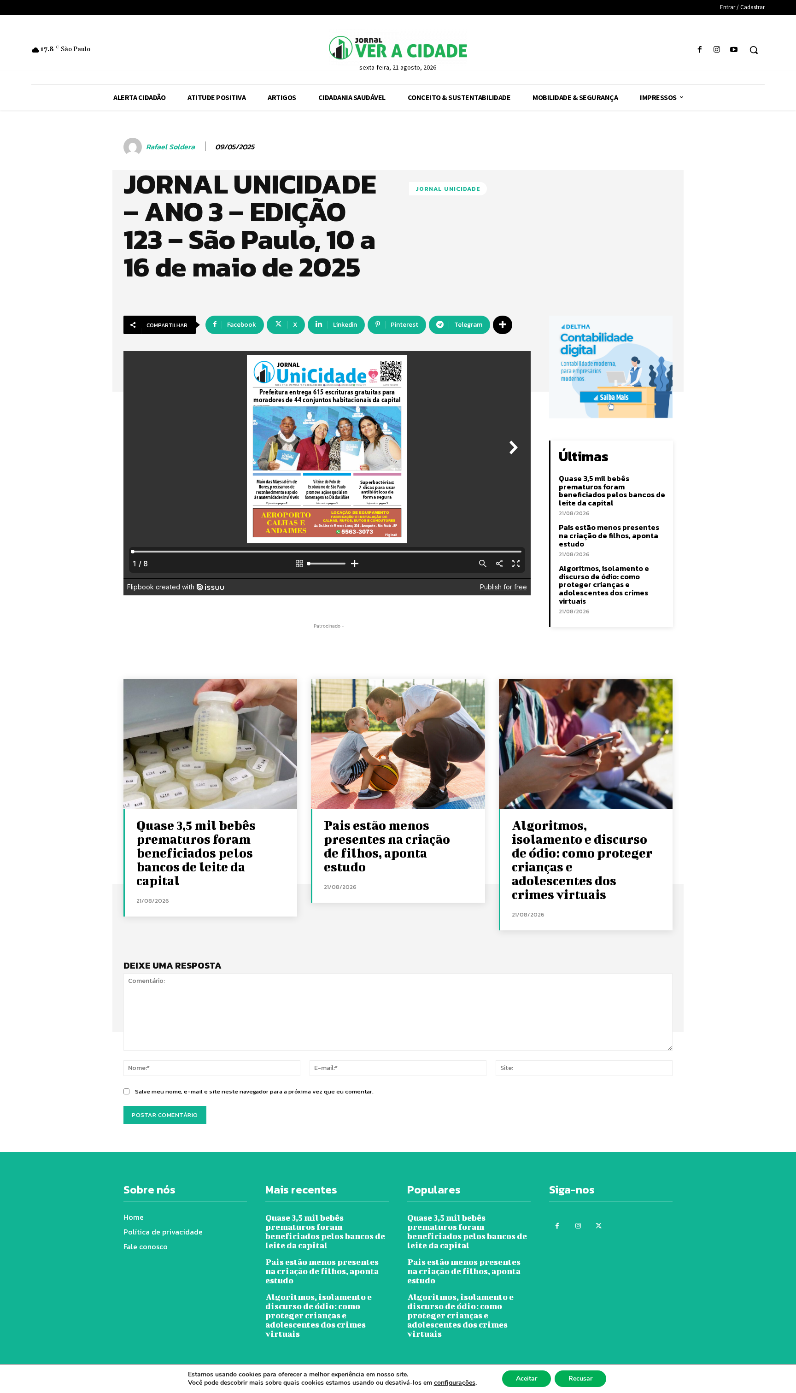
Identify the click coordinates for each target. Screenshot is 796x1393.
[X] (599, 1226)
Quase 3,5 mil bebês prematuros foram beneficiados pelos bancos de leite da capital (612, 490)
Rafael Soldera (170, 146)
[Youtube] (734, 50)
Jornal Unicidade (448, 188)
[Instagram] (717, 50)
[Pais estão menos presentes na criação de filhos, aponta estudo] (398, 744)
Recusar (580, 1378)
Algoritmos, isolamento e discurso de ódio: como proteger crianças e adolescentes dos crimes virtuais (604, 584)
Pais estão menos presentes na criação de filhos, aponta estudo (609, 535)
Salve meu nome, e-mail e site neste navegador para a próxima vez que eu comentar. (254, 1091)
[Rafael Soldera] (134, 147)
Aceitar (526, 1378)
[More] (502, 325)
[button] (754, 50)
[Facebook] (699, 50)
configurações (454, 1383)
